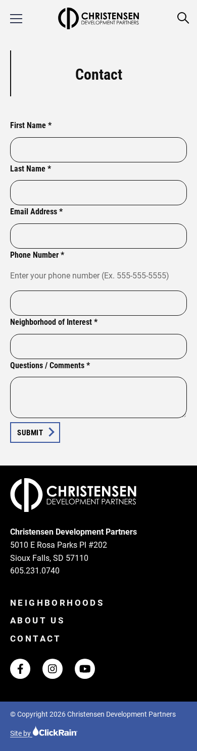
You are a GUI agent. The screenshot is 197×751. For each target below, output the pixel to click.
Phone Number (37, 255)
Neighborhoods (57, 603)
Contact (36, 638)
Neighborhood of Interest (53, 322)
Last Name (30, 169)
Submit (30, 432)
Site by (21, 733)
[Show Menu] (16, 18)
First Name (31, 125)
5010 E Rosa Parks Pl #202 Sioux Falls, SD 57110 (58, 551)
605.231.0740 (35, 570)
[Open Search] (183, 18)
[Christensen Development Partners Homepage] (98, 18)
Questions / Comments (50, 365)
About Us (37, 620)
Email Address (36, 211)
